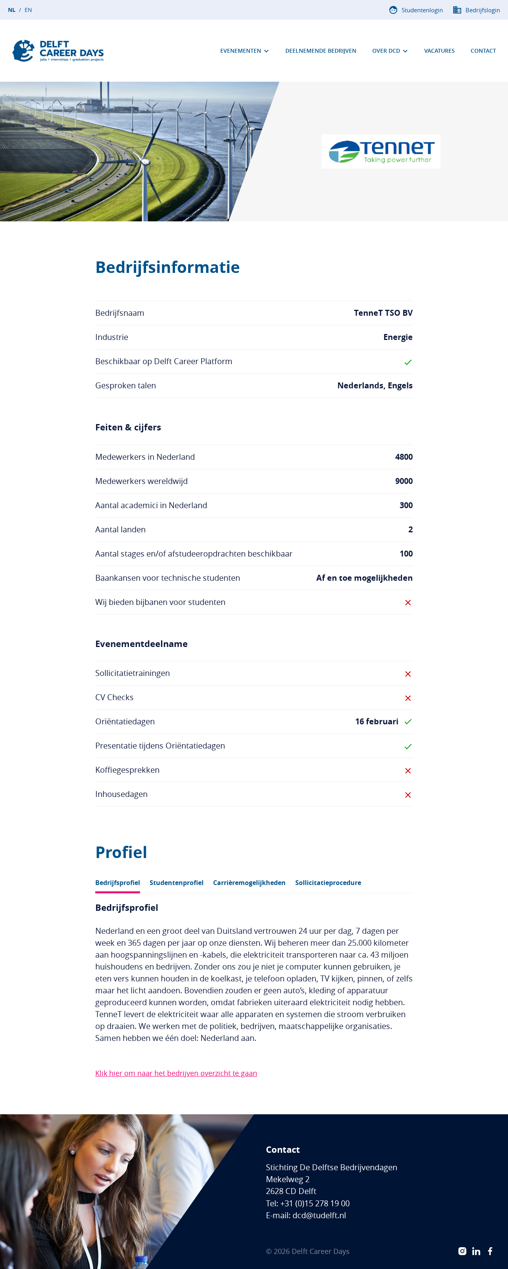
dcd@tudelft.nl (319, 1215)
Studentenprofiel (177, 882)
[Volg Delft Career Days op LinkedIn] (476, 1251)
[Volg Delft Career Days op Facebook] (490, 1251)
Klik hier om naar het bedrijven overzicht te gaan (176, 1073)
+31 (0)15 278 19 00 (315, 1203)
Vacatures (439, 50)
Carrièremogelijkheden (249, 882)
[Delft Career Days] (58, 51)
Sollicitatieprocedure (328, 882)
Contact (483, 50)
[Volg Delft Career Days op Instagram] (462, 1251)
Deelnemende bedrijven (320, 50)
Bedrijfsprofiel (117, 882)
